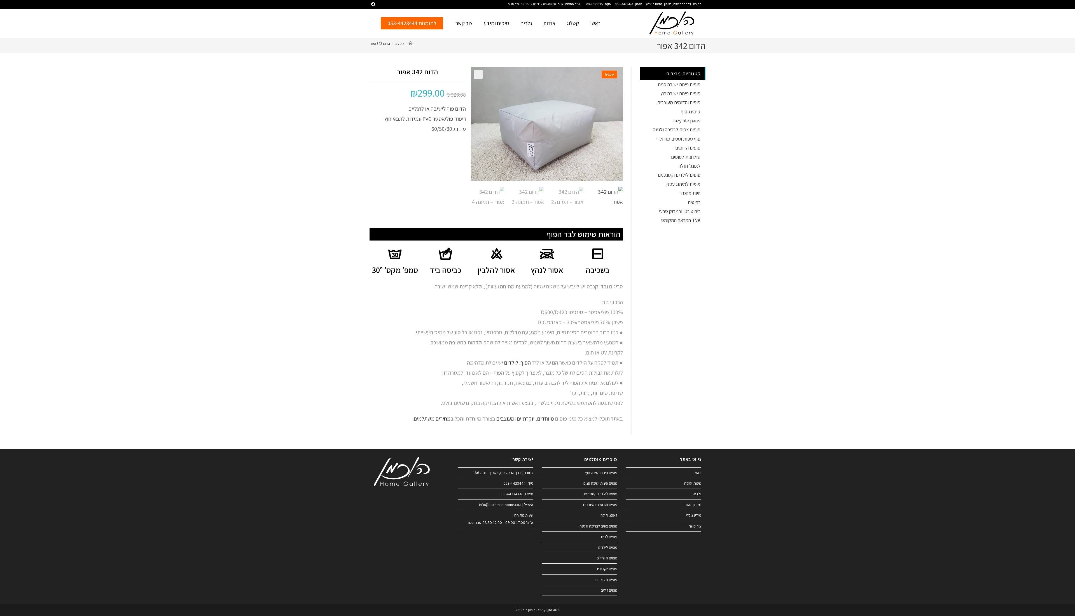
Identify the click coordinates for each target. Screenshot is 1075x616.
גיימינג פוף (690, 111)
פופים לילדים (607, 547)
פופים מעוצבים (606, 579)
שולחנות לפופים (685, 157)
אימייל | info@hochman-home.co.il (506, 504)
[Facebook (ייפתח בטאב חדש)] (372, 4)
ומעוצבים (506, 418)
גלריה (526, 23)
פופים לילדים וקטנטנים (679, 175)
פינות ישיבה (692, 483)
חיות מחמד (690, 193)
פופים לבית (609, 536)
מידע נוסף (693, 515)
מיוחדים (545, 418)
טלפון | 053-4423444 (628, 4)
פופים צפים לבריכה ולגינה (676, 129)
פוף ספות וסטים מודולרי (678, 139)
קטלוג (573, 23)
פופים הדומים (687, 147)
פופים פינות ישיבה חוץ (680, 93)
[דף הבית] (411, 43)
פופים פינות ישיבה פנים (679, 84)
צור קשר (464, 23)
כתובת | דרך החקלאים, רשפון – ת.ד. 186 (503, 472)
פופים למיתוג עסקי (682, 184)
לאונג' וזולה (689, 166)
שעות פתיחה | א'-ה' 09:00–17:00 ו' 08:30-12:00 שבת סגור (544, 4)
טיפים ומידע (496, 23)
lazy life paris (686, 120)
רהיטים (694, 202)
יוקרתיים (525, 418)
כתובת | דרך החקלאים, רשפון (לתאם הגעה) (673, 4)
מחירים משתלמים (432, 418)
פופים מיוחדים (607, 558)
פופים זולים (609, 590)
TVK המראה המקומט (680, 220)
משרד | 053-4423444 (516, 493)
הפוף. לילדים (517, 362)
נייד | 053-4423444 (518, 483)
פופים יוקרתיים (606, 568)
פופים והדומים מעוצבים (678, 102)
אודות (549, 23)
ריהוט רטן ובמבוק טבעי (679, 211)
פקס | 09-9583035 (598, 4)
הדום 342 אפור (380, 43)
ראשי (595, 23)
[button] (478, 74)
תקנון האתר (692, 504)
